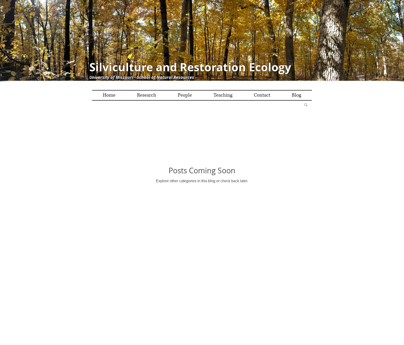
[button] (306, 105)
